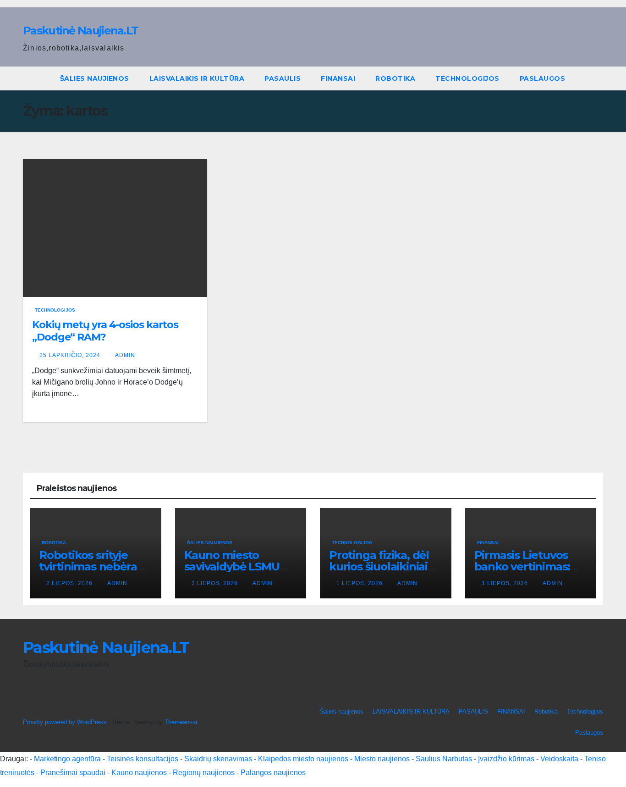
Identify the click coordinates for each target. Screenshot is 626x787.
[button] (596, 78)
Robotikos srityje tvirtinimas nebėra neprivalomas (88, 566)
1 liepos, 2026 (360, 583)
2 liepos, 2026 (70, 583)
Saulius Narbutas (444, 759)
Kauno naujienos (139, 772)
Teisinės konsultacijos (142, 759)
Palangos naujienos (273, 772)
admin (125, 355)
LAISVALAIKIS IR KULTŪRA (197, 78)
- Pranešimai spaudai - (73, 772)
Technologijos (467, 78)
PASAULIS (282, 78)
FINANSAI (338, 78)
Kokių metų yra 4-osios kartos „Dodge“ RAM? (105, 330)
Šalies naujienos (94, 78)
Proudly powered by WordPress (65, 722)
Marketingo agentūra (67, 759)
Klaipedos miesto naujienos (303, 759)
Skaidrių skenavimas (218, 759)
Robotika (395, 78)
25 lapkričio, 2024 (70, 355)
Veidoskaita (559, 759)
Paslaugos (543, 78)
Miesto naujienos (382, 759)
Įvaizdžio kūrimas (506, 759)
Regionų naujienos (204, 772)
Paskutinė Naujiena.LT (80, 30)
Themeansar (181, 722)
